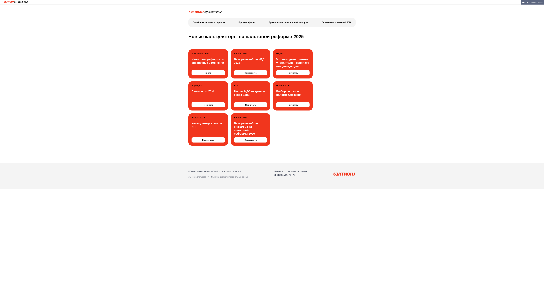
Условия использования (198, 177)
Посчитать (293, 73)
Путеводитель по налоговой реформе (288, 22)
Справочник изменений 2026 (336, 22)
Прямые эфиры (246, 22)
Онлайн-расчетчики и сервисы (209, 22)
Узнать (208, 73)
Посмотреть (251, 73)
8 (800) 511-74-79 (284, 175)
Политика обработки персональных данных (229, 177)
